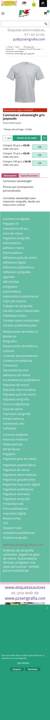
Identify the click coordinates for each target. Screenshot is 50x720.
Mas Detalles (23, 663)
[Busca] (46, 24)
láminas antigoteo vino (19, 562)
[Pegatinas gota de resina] (25, 3)
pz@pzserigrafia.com (29, 39)
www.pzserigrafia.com (26, 598)
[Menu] (2, 13)
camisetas (10, 554)
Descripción (10, 175)
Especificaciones (29, 175)
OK (39, 147)
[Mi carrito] (45, 13)
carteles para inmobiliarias (21, 568)
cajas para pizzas (15, 566)
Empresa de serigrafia (18, 550)
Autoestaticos (27, 558)
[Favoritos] (44, 138)
